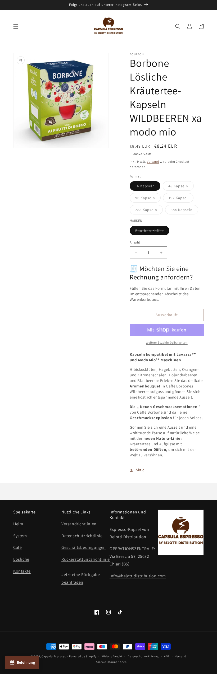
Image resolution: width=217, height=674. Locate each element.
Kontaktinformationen (111, 662)
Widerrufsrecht (112, 656)
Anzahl (135, 242)
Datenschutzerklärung (143, 656)
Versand (153, 161)
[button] (16, 26)
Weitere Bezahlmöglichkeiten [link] (167, 342)
